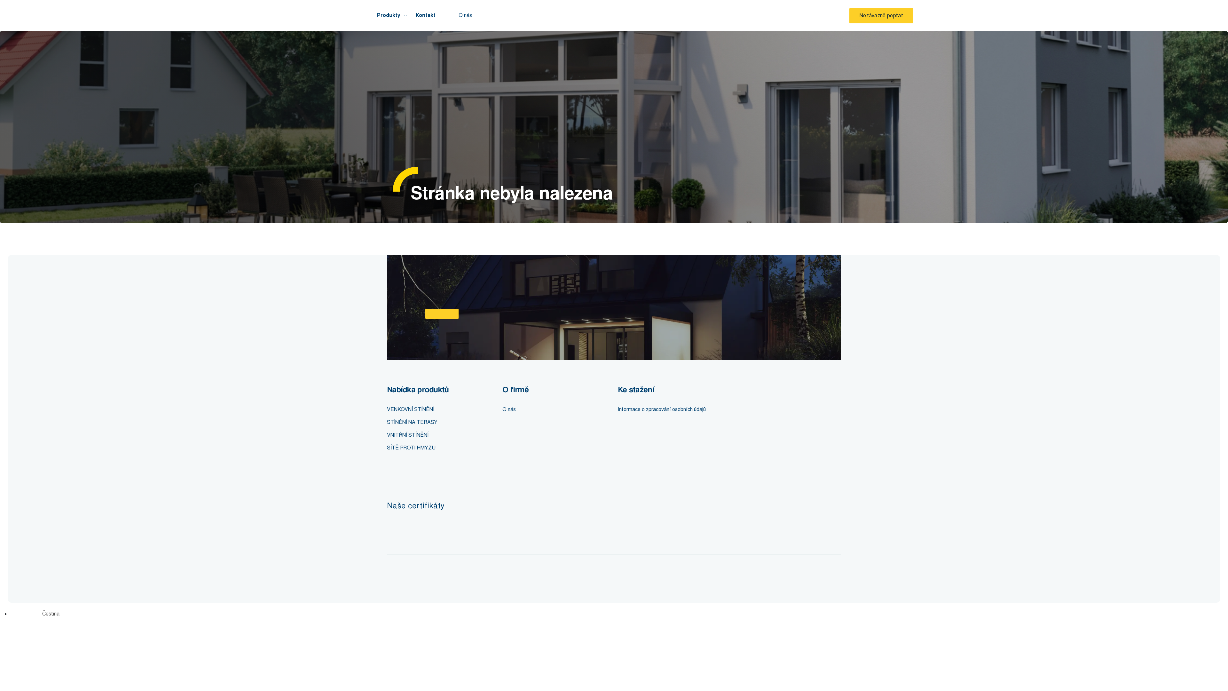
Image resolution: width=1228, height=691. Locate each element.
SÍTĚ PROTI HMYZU (411, 447)
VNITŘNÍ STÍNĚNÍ (408, 435)
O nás (465, 15)
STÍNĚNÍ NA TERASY (412, 422)
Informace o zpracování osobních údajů (662, 409)
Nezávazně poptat (881, 15)
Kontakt (426, 15)
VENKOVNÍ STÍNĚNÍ (410, 409)
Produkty (388, 15)
